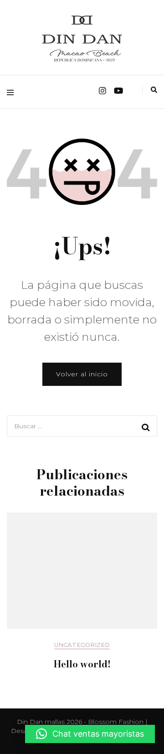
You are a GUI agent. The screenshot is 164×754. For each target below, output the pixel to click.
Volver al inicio (82, 374)
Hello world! (82, 664)
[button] (90, 734)
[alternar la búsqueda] (154, 90)
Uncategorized (82, 644)
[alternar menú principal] (12, 92)
